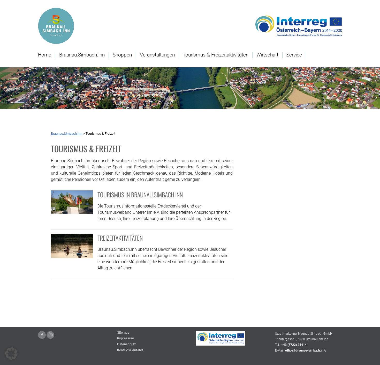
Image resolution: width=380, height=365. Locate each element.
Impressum (125, 338)
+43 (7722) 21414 (294, 345)
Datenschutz (126, 344)
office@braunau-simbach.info (305, 350)
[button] (11, 353)
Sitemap (123, 332)
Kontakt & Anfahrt (130, 350)
